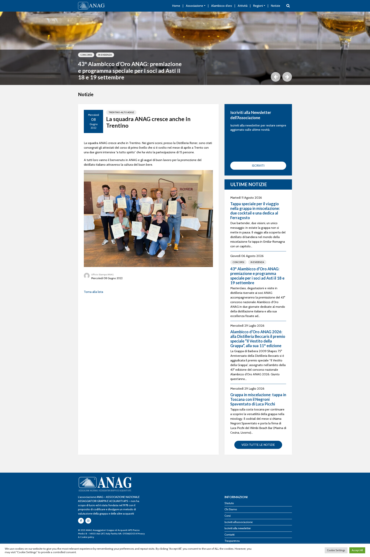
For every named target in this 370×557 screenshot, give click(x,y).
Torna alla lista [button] (93, 292)
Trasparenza (232, 541)
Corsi (228, 515)
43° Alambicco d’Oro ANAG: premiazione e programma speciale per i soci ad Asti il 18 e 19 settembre (130, 71)
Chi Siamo (231, 509)
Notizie (275, 6)
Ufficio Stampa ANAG (102, 274)
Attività (242, 6)
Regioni (258, 6)
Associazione (194, 6)
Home (176, 6)
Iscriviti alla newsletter (238, 528)
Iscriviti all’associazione (239, 522)
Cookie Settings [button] (336, 550)
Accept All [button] (357, 550)
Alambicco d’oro (221, 6)
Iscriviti (258, 165)
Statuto (229, 503)
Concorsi (86, 54)
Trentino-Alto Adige (121, 112)
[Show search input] (288, 6)
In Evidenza (105, 54)
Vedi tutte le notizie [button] (258, 445)
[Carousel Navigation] (185, 77)
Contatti (230, 534)
